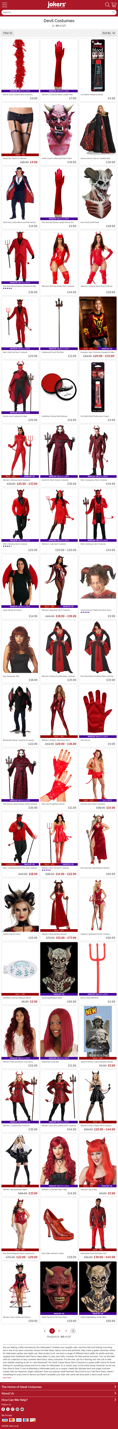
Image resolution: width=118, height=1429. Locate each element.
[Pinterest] (17, 1409)
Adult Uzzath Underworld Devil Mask (57, 158)
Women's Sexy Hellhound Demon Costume (16, 1317)
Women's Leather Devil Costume (16, 1126)
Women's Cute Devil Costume (54, 544)
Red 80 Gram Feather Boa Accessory (18, 94)
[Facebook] (3, 1409)
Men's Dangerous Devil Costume (94, 480)
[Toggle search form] (107, 5)
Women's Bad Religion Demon (54, 934)
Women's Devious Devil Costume (16, 480)
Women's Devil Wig (89, 1189)
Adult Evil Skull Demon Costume (55, 480)
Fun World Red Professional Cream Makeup (95, 416)
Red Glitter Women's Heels (53, 1253)
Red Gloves (85, 740)
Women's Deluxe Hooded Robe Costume (58, 676)
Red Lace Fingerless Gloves (53, 804)
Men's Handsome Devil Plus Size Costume (20, 868)
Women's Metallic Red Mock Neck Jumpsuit (56, 740)
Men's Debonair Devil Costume (93, 544)
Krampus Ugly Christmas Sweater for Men (97, 352)
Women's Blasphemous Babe (15, 1189)
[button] (114, 4)
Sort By (107, 33)
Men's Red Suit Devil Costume (15, 352)
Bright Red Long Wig (50, 1062)
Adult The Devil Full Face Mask (54, 1317)
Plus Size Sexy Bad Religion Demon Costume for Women (95, 868)
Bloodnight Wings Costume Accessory (18, 740)
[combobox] (56, 12)
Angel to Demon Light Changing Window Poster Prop (97, 1062)
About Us (7, 1393)
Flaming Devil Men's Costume (93, 804)
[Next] (73, 1331)
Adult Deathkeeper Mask (52, 998)
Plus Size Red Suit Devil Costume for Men (19, 286)
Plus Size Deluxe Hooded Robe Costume (97, 676)
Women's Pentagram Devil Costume (95, 934)
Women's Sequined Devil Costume (56, 610)
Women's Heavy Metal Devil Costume (96, 1126)
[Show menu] (4, 4)
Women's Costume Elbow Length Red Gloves (57, 94)
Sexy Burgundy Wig (11, 676)
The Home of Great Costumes (21, 1387)
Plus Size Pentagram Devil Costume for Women (18, 1253)
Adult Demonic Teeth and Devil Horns (96, 610)
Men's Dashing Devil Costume (15, 544)
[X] (8, 1409)
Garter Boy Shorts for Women (14, 158)
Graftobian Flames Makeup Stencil (17, 998)
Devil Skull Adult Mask (90, 222)
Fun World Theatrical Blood (92, 94)
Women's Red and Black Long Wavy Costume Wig (18, 1062)
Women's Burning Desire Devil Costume (58, 286)
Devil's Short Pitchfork (89, 998)
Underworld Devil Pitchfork (53, 352)
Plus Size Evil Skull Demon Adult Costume (20, 804)
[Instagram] (12, 1409)
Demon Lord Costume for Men (15, 416)
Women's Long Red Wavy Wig (54, 1189)
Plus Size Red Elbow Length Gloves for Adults (57, 222)
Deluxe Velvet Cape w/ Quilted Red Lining (95, 158)
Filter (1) (7, 33)
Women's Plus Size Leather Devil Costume (59, 1126)
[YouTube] (22, 1409)
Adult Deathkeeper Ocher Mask (93, 1317)
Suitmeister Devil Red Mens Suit (93, 1253)
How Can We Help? (14, 1400)
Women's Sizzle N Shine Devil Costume (96, 286)
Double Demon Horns (11, 934)
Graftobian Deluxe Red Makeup (54, 416)
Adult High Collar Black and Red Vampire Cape (20, 222)
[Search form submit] (114, 12)
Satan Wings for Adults (12, 610)
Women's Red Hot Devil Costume (55, 868)
